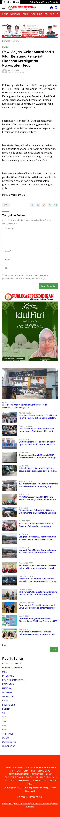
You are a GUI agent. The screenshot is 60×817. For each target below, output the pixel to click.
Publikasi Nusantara (41, 803)
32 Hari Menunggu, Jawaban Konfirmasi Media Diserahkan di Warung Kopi (24, 406)
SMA (4, 721)
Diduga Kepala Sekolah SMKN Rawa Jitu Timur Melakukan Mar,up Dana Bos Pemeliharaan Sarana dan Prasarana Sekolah (38, 511)
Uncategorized (9, 742)
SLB (4, 717)
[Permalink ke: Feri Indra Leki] (4, 71)
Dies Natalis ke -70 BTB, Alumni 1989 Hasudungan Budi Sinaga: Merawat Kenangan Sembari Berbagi (36, 429)
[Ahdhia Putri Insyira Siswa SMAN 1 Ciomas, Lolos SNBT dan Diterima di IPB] (9, 620)
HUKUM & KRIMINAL (12, 667)
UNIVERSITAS (8, 746)
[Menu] (4, 7)
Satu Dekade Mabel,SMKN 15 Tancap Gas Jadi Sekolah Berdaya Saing (36, 524)
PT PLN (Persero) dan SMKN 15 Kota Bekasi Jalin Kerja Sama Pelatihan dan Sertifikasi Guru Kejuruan (37, 498)
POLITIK (6, 708)
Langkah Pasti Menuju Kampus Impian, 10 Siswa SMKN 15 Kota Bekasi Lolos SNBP (37, 538)
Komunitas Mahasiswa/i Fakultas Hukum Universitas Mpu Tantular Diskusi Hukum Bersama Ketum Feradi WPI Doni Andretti (38, 633)
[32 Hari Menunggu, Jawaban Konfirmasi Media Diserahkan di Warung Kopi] (30, 383)
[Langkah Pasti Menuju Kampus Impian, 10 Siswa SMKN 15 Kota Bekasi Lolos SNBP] (9, 538)
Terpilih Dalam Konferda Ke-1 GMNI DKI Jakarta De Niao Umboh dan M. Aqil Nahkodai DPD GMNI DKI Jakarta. (38, 566)
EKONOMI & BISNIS (11, 663)
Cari (4, 645)
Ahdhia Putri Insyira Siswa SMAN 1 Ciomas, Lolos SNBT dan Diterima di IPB (38, 619)
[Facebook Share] (32, 205)
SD (3, 713)
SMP (4, 729)
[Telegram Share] (50, 205)
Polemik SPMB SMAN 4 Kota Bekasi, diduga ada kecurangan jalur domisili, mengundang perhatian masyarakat (37, 469)
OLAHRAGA (7, 692)
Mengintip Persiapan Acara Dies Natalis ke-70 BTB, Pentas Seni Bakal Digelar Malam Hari (38, 416)
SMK (4, 725)
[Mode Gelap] (51, 7)
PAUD (5, 700)
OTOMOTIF (7, 696)
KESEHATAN (8, 684)
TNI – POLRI (8, 733)
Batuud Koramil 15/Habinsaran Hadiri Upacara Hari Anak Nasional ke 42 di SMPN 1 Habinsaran (37, 443)
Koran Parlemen (22, 803)
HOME (9, 767)
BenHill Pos (7, 803)
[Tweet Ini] (38, 205)
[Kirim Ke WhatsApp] (55, 205)
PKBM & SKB (8, 704)
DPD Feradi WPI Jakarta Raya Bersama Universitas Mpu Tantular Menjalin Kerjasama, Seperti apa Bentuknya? (38, 593)
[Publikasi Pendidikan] (22, 8)
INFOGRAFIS (8, 675)
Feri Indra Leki (13, 70)
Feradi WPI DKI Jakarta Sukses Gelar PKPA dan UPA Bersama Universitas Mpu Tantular (38, 580)
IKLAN (5, 671)
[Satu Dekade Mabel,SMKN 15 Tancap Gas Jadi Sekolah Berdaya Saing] (9, 525)
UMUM (5, 47)
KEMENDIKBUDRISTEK (13, 680)
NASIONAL (7, 688)
